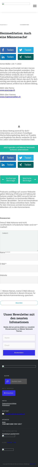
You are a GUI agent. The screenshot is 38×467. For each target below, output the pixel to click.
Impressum (6, 405)
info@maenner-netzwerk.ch (15, 414)
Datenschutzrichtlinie (9, 403)
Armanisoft (32, 464)
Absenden (19, 303)
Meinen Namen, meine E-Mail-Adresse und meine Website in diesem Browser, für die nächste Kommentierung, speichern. (17, 293)
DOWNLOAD (11, 442)
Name (5, 252)
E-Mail (3, 264)
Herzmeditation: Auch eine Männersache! (15, 35)
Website (3, 275)
